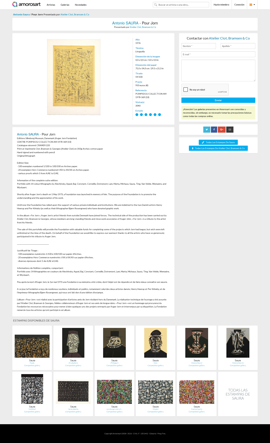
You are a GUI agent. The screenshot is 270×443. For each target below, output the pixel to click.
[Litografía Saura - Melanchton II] (196, 343)
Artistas (51, 4)
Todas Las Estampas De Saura (220, 142)
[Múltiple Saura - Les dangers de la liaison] (114, 389)
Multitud (32, 409)
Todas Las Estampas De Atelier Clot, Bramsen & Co (220, 148)
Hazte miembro (221, 4)
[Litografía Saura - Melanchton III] (237, 343)
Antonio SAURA (125, 23)
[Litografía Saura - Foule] (32, 343)
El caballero (73, 363)
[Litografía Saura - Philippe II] (114, 343)
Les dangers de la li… (114, 409)
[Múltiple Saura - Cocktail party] (196, 389)
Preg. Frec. (162, 433)
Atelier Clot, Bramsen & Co (74, 14)
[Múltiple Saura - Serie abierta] (73, 389)
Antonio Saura (21, 14)
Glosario (152, 433)
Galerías (65, 4)
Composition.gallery (32, 365)
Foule (32, 363)
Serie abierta (73, 409)
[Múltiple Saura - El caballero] (73, 343)
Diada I (155, 409)
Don (155, 363)
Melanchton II (196, 363)
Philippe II (114, 363)
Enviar (218, 100)
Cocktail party (196, 409)
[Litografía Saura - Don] (155, 343)
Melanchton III (238, 363)
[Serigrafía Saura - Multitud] (32, 389)
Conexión (239, 4)
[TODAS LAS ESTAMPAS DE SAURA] (238, 413)
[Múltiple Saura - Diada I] (155, 389)
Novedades (81, 4)
